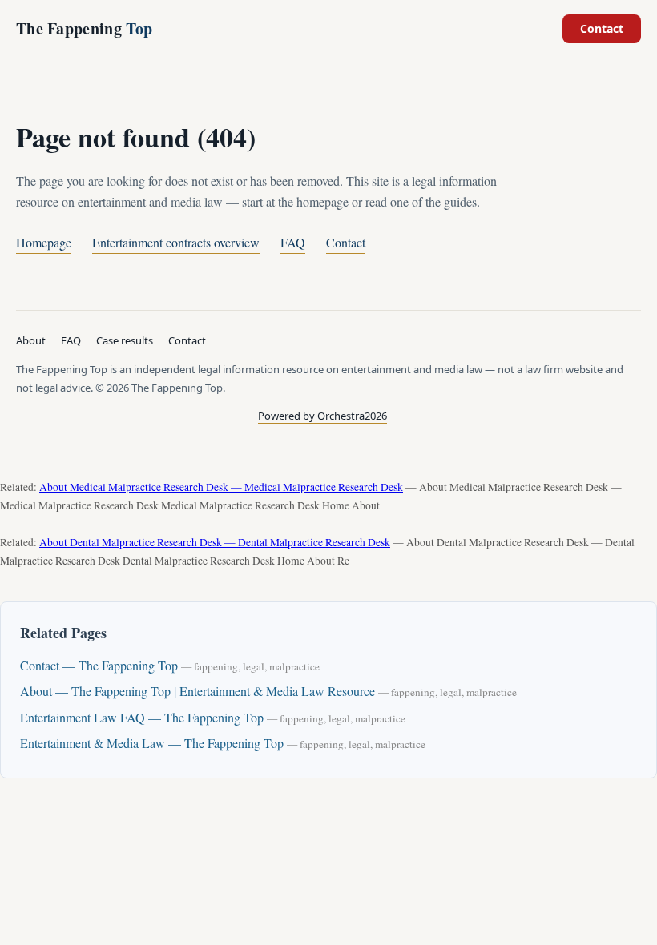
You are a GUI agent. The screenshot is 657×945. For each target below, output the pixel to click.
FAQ (292, 242)
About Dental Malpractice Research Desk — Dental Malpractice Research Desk (214, 542)
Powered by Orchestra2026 (322, 415)
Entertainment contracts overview (176, 242)
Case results (124, 340)
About (31, 340)
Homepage (43, 242)
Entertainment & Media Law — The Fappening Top (152, 742)
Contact (601, 28)
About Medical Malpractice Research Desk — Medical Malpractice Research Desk (221, 487)
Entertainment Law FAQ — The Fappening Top (142, 717)
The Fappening (84, 28)
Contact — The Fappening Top (99, 665)
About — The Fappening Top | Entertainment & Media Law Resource (197, 690)
